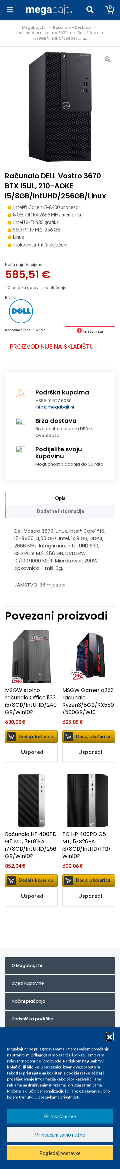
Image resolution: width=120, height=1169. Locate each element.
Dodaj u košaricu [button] (36, 736)
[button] (109, 1036)
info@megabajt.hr (55, 407)
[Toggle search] (90, 10)
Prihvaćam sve (60, 1116)
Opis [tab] (60, 498)
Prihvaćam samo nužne (60, 1135)
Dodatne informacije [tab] (60, 511)
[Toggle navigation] (10, 10)
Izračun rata (93, 331)
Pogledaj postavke (60, 1153)
